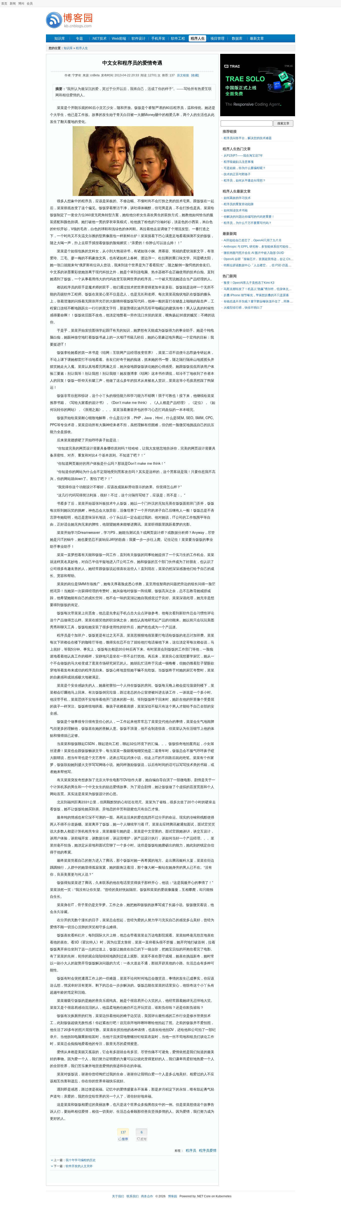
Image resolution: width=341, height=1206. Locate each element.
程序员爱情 (207, 1150)
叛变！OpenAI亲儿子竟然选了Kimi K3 (249, 282)
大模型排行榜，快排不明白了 (243, 307)
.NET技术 (99, 38)
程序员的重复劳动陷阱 (239, 204)
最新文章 (257, 38)
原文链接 (183, 75)
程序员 (191, 1150)
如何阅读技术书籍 (236, 210)
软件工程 (178, 38)
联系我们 (133, 1196)
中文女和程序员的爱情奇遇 (132, 63)
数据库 (237, 38)
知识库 (59, 38)
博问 (21, 3)
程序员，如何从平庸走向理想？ (245, 180)
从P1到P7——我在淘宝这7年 (243, 155)
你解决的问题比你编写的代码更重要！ (249, 216)
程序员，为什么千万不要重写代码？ (248, 223)
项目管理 (217, 38)
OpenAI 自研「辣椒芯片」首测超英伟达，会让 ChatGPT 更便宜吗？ (269, 259)
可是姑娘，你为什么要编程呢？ (245, 168)
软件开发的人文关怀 (79, 1166)
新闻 (13, 3)
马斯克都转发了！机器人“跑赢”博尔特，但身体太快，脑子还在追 (267, 289)
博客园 (172, 1196)
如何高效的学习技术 (237, 198)
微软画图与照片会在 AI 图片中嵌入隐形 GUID (254, 253)
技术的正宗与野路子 (237, 174)
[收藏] (195, 75)
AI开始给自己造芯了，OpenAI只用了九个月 (253, 240)
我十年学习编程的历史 (81, 1160)
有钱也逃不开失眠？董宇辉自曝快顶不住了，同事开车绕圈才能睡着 (269, 301)
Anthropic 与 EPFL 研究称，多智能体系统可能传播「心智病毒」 (266, 246)
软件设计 (139, 38)
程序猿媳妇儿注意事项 (239, 162)
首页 (4, 3)
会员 (30, 3)
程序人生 (198, 38)
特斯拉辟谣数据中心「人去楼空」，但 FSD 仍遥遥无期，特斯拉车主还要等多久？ (278, 265)
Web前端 (119, 38)
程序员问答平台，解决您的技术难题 (248, 138)
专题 (79, 38)
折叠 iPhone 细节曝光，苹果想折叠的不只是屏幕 (256, 295)
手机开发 (158, 38)
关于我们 (118, 1196)
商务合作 (147, 1196)
